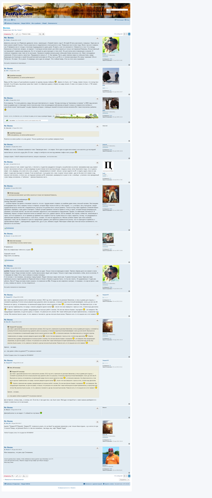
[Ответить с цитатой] (97, 38)
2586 (110, 209)
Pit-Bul (104, 53)
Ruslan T (19, 30)
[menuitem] (13, 20)
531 (110, 338)
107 (110, 90)
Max (15, 30)
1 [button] (126, 34)
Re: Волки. (9, 38)
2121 (110, 115)
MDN (104, 110)
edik (13, 30)
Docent (104, 244)
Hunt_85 (105, 333)
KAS (104, 85)
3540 (110, 468)
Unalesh (105, 144)
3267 (110, 249)
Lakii (104, 173)
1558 (110, 59)
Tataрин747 (106, 294)
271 (110, 178)
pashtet (105, 203)
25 (110, 300)
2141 (110, 149)
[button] (124, 34)
